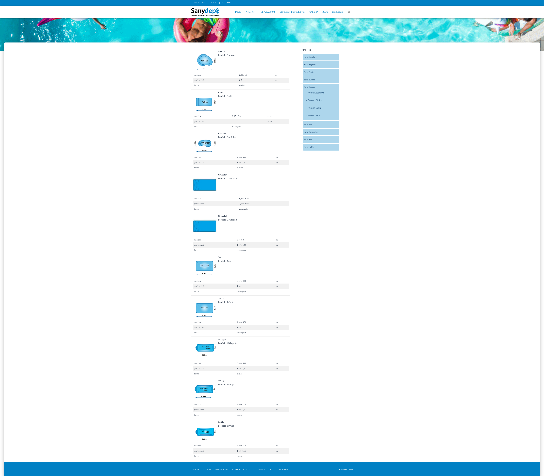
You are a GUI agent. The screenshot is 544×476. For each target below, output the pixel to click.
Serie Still (308, 139)
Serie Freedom (310, 87)
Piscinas (250, 12)
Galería (313, 12)
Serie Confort (309, 72)
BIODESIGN (337, 12)
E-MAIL (214, 3)
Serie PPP (308, 124)
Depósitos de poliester (292, 12)
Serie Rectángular (311, 132)
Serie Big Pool (310, 64)
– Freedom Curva (313, 108)
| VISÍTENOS (225, 3)
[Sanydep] (205, 12)
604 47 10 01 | (200, 3)
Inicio (238, 12)
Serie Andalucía (310, 57)
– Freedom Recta (313, 115)
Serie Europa (309, 79)
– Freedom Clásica (314, 100)
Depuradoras (268, 12)
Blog (325, 12)
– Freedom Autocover (315, 92)
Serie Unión (309, 147)
